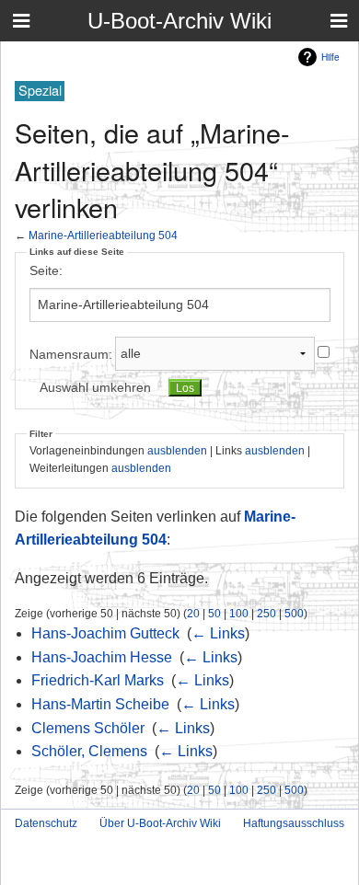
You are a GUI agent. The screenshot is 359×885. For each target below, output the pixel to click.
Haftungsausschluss (293, 823)
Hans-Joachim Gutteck (105, 633)
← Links (218, 633)
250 (266, 613)
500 (294, 613)
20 (193, 613)
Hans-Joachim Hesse (101, 657)
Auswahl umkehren (95, 387)
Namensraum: (70, 353)
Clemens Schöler (88, 728)
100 (239, 613)
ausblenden (177, 450)
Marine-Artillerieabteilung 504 (103, 235)
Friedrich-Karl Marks (97, 680)
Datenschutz (46, 823)
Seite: (46, 270)
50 (214, 613)
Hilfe (330, 56)
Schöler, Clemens (89, 751)
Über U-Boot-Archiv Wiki (160, 823)
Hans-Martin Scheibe (100, 704)
